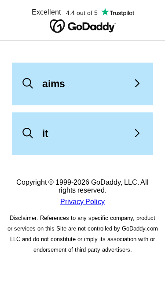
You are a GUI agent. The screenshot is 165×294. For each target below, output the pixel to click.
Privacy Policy (82, 201)
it (45, 133)
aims (53, 83)
